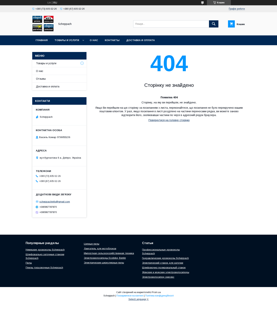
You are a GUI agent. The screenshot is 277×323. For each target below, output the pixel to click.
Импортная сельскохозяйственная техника (109, 253)
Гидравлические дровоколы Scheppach (165, 258)
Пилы (29, 262)
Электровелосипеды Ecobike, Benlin (105, 258)
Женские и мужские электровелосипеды (165, 272)
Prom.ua (156, 292)
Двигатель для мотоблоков (100, 248)
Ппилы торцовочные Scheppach (44, 267)
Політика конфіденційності (159, 295)
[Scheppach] (43, 30)
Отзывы (41, 78)
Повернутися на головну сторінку (169, 120)
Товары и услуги (66, 40)
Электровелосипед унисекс (158, 277)
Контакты (112, 40)
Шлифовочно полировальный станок (164, 267)
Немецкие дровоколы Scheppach (45, 249)
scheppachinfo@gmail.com (54, 201)
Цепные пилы (91, 243)
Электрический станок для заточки (162, 262)
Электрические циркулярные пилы (104, 262)
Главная (42, 40)
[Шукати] (213, 23)
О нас (94, 40)
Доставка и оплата (140, 40)
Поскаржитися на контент (129, 295)
